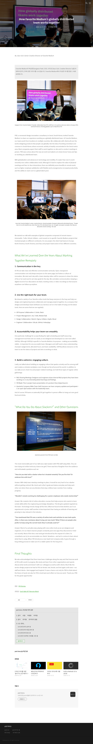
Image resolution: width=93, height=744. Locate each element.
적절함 (32, 615)
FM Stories (22, 586)
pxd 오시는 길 (16, 730)
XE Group (7, 732)
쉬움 (30, 615)
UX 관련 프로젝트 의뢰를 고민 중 (28, 636)
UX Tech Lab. (16, 732)
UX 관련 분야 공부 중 (24, 627)
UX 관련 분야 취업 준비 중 (26, 630)
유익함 (29, 619)
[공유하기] (21, 600)
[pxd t (22, 591)
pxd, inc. (7, 730)
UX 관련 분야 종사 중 (24, 633)
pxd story (21, 693)
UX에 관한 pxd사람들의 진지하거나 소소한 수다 (30, 695)
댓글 (17, 686)
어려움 (35, 615)
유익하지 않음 (32, 619)
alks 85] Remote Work (31, 591)
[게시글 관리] (24, 600)
